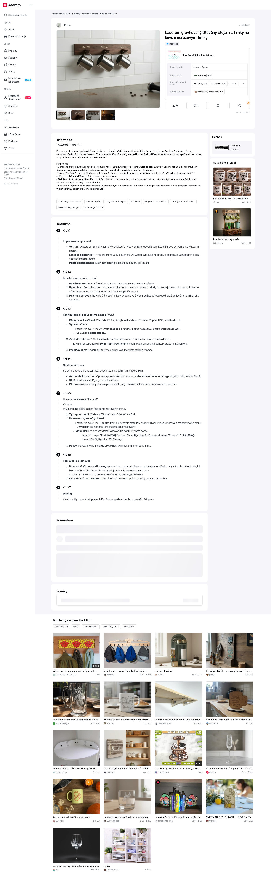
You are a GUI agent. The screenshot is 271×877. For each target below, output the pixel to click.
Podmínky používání (13, 178)
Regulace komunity (12, 164)
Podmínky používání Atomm (16, 168)
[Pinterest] (20, 158)
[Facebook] (5, 158)
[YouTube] (15, 158)
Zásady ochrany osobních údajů (16, 173)
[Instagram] (10, 158)
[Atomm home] (12, 5)
